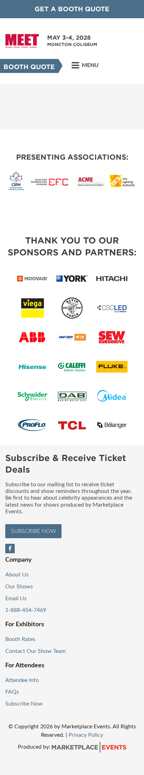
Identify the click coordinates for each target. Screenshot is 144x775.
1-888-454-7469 (25, 610)
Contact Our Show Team (35, 651)
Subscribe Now (33, 531)
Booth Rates (20, 639)
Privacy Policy (86, 735)
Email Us (16, 598)
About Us (17, 574)
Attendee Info (22, 680)
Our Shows (19, 586)
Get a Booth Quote (72, 9)
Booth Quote (29, 67)
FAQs (12, 692)
